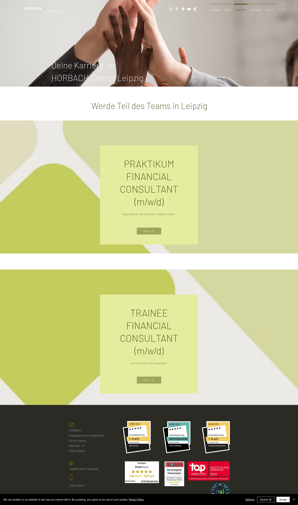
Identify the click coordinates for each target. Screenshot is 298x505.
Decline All (265, 499)
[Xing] (195, 9)
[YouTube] (189, 9)
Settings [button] (250, 499)
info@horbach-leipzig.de (83, 468)
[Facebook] (177, 9)
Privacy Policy (136, 499)
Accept (283, 499)
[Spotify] (183, 9)
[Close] (294, 499)
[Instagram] (171, 9)
